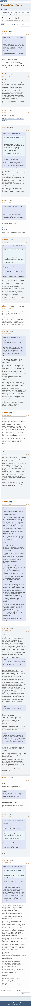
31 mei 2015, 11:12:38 (6, 112)
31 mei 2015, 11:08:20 (6, 76)
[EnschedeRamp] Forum (11, 5)
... (13, 24)
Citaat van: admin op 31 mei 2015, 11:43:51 (13, 337)
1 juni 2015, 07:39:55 (6, 780)
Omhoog (3, 990)
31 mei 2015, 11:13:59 (6, 129)
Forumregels (16, 1002)
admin (4, 306)
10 (20, 24)
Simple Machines (19, 1004)
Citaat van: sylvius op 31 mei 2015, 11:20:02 (13, 245)
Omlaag (3, 24)
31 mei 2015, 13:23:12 (6, 454)
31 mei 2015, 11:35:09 (6, 242)
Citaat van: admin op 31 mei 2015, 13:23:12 (13, 508)
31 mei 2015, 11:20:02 (6, 202)
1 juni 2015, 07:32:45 (6, 630)
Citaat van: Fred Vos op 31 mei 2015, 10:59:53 (13, 37)
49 (23, 24)
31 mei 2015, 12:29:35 (6, 333)
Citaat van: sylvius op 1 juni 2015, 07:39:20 (13, 866)
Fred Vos (5, 74)
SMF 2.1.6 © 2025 (11, 1004)
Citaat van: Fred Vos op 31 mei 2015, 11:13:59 (13, 206)
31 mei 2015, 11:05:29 (6, 33)
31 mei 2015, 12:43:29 (6, 415)
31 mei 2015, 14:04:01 (6, 504)
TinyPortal (8, 1002)
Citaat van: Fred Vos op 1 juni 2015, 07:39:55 (13, 820)
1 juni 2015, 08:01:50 (6, 862)
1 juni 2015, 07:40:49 (6, 816)
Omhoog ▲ (22, 1002)
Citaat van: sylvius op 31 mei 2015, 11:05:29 (13, 133)
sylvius (4, 31)
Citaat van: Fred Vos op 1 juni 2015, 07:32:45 (14, 870)
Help (12, 1002)
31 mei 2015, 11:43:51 (6, 308)
